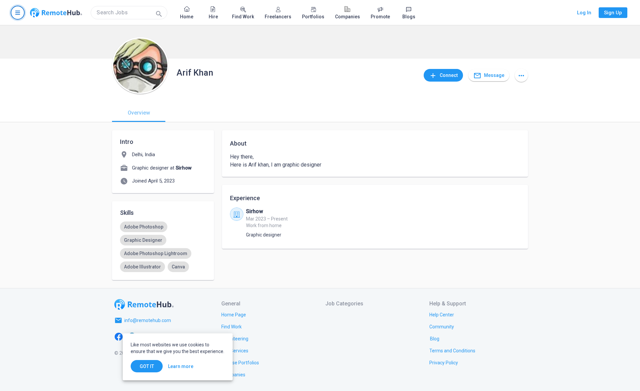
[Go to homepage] (56, 12)
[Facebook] (118, 336)
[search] (129, 13)
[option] (143, 226)
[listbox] (163, 246)
